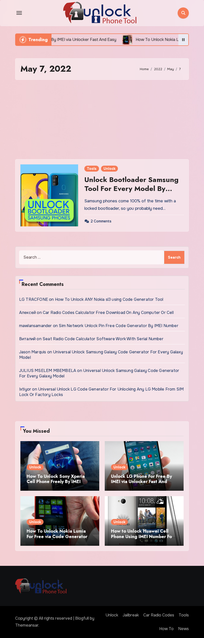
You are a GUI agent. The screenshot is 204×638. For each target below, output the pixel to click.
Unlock (109, 168)
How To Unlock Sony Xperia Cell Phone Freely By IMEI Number (56, 481)
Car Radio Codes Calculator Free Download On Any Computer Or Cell (108, 312)
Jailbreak (131, 615)
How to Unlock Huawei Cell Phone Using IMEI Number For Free (142, 536)
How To (166, 628)
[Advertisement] (103, 119)
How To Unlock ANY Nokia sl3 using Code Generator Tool (109, 299)
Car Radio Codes (158, 615)
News (183, 628)
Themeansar (26, 625)
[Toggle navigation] (19, 13)
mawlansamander (35, 325)
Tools (92, 168)
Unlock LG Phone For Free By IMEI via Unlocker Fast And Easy (141, 481)
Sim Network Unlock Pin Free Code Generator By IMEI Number (118, 325)
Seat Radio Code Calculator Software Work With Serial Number (103, 338)
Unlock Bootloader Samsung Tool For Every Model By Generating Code (131, 189)
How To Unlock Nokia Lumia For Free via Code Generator (57, 534)
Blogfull (82, 618)
